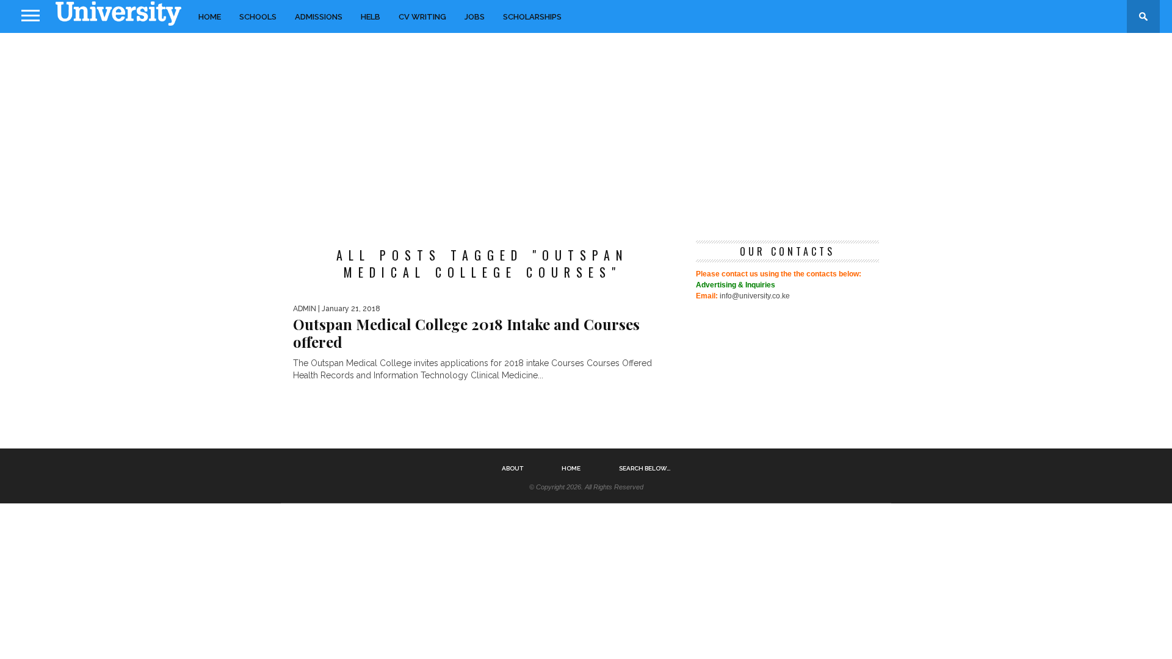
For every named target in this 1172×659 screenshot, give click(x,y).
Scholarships (532, 16)
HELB (370, 16)
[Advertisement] (586, 130)
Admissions (318, 16)
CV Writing (422, 16)
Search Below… (644, 469)
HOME (209, 16)
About (512, 469)
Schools (258, 16)
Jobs (475, 16)
